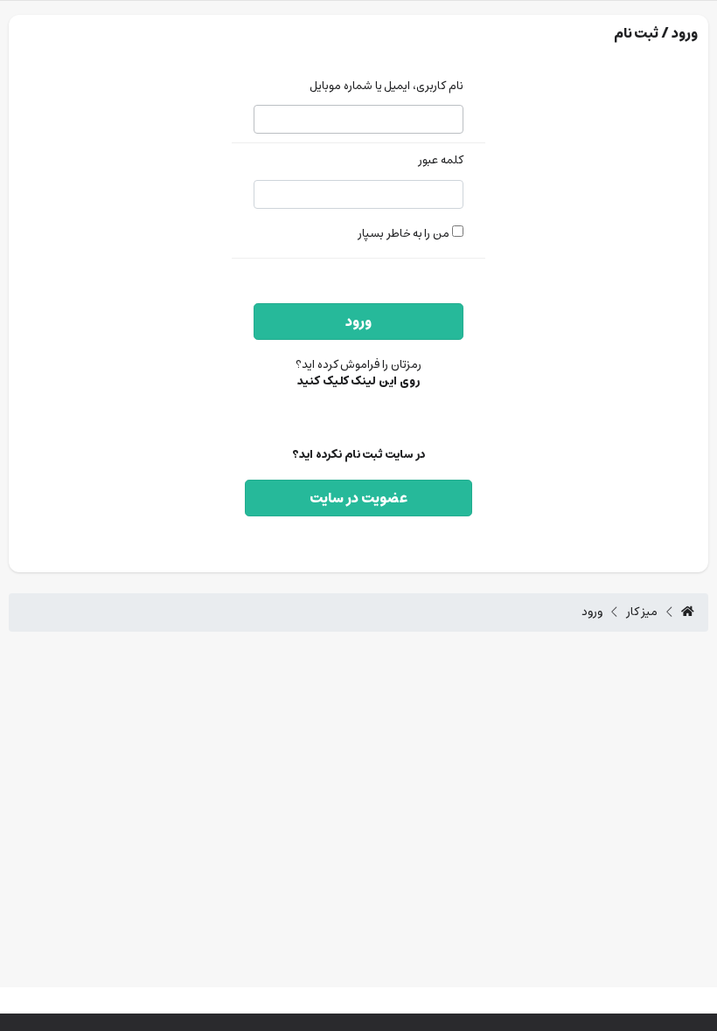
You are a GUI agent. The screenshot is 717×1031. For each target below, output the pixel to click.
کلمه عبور (440, 161)
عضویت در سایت (358, 498)
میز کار (642, 612)
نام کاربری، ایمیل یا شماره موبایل (386, 87)
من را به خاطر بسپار (405, 233)
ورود (358, 321)
